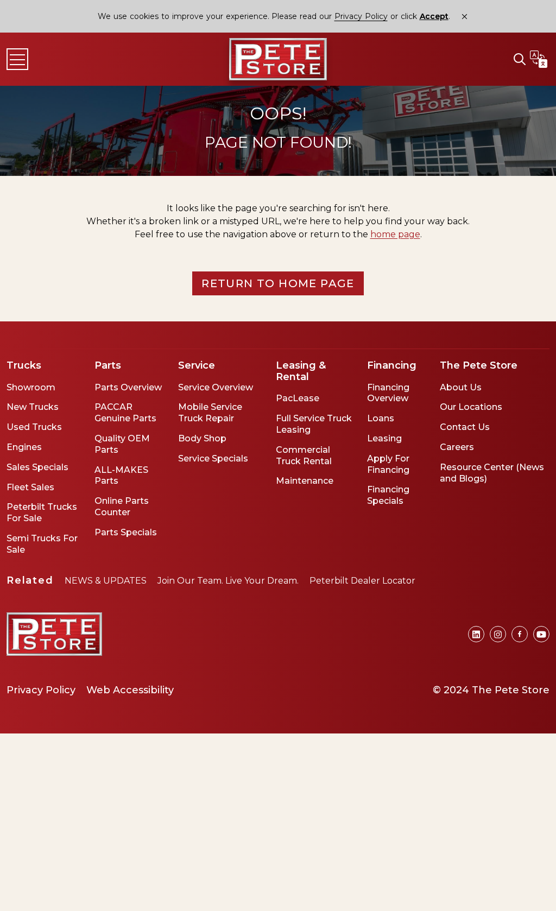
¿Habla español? (538, 59)
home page (395, 234)
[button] (520, 59)
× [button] (464, 16)
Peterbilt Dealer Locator (362, 580)
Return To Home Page (278, 283)
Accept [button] (434, 16)
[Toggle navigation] (17, 59)
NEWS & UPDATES (106, 580)
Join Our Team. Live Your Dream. (228, 580)
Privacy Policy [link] (361, 16)
